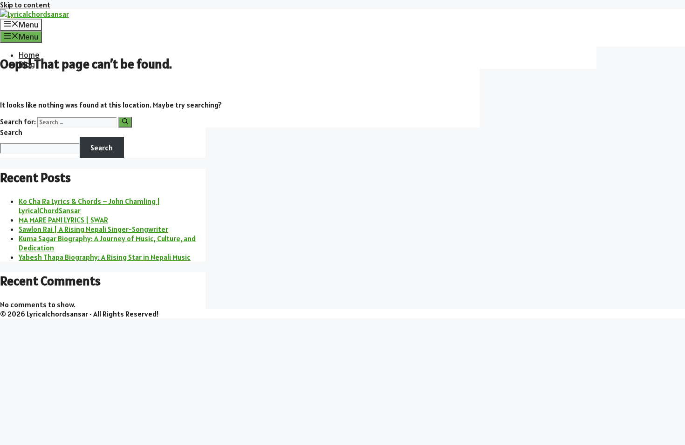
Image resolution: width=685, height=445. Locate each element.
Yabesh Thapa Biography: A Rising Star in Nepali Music (105, 257)
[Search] (125, 122)
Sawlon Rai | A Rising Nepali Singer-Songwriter (93, 229)
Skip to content (25, 4)
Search (11, 132)
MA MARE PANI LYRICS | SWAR (63, 219)
